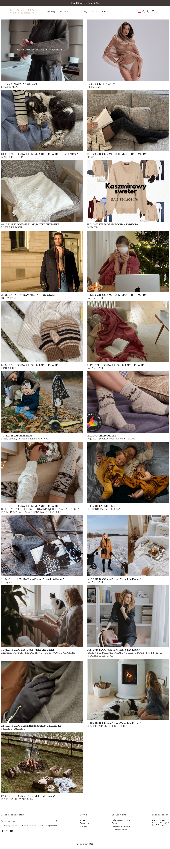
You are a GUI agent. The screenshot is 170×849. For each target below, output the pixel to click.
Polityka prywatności (121, 820)
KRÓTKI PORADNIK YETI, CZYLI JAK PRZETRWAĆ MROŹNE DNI (38, 653)
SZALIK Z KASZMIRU (13, 729)
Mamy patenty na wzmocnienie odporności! (25, 439)
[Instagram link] (6, 831)
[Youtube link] (11, 831)
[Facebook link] (2, 831)
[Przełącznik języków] (139, 11)
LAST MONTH (95, 298)
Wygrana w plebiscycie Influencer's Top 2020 (112, 439)
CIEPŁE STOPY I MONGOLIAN (104, 509)
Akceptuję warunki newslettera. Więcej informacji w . (30, 826)
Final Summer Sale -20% (85, 3)
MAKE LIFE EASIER (12, 157)
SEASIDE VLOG (9, 87)
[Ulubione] (156, 11)
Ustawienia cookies (120, 830)
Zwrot (114, 823)
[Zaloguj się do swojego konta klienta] (147, 11)
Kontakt (83, 826)
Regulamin (84, 823)
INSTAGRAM (94, 87)
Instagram (6, 582)
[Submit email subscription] (56, 820)
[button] (143, 11)
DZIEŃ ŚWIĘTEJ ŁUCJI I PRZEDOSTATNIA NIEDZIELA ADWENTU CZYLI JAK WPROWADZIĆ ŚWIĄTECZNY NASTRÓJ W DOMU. (41, 510)
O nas (82, 820)
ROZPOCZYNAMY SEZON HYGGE (106, 726)
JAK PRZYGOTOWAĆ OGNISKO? (19, 799)
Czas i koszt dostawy (121, 826)
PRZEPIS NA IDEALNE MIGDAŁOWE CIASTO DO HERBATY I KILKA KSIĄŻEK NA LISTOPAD (124, 654)
